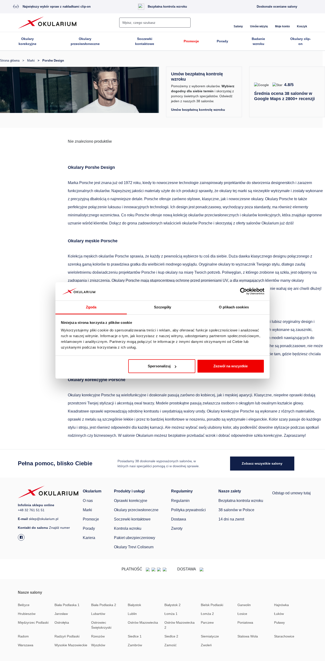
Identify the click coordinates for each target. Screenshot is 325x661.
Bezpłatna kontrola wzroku (167, 6)
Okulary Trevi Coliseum (133, 547)
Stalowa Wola (247, 636)
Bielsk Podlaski (212, 605)
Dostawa (178, 519)
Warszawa (25, 645)
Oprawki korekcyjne (130, 501)
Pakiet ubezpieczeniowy (134, 538)
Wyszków (98, 645)
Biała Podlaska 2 (103, 605)
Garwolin (244, 605)
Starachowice (284, 636)
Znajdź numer (59, 528)
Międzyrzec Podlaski (33, 622)
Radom (23, 636)
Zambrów (135, 645)
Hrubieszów (26, 614)
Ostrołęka (61, 622)
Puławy (279, 622)
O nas (88, 501)
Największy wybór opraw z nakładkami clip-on (57, 6)
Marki (87, 510)
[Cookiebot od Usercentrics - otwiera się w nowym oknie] (243, 291)
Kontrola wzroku (127, 528)
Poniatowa (245, 622)
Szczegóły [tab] (162, 307)
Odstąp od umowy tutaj (291, 493)
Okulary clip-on (300, 41)
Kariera (89, 538)
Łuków (279, 614)
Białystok (134, 605)
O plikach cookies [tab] (234, 307)
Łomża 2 (207, 614)
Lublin (132, 614)
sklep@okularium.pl (43, 519)
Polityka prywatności (188, 510)
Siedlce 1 (135, 636)
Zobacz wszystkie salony (262, 463)
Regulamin (180, 501)
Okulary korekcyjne (27, 41)
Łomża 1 (170, 614)
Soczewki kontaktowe (144, 41)
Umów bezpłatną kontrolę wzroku (198, 110)
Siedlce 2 (171, 636)
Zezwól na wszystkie (230, 366)
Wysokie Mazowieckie (70, 645)
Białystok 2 (172, 605)
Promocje (191, 41)
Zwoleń (206, 645)
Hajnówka (281, 605)
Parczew (207, 622)
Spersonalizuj (159, 366)
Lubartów (98, 614)
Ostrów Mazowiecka (143, 622)
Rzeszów (98, 636)
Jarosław (61, 614)
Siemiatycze (210, 636)
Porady (222, 41)
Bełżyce (24, 605)
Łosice (242, 614)
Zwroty (176, 528)
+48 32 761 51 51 (31, 510)
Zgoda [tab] (91, 307)
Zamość (170, 645)
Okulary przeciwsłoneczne (85, 41)
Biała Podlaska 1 (66, 605)
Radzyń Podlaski (66, 636)
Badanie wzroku (258, 41)
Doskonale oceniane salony (277, 6)
